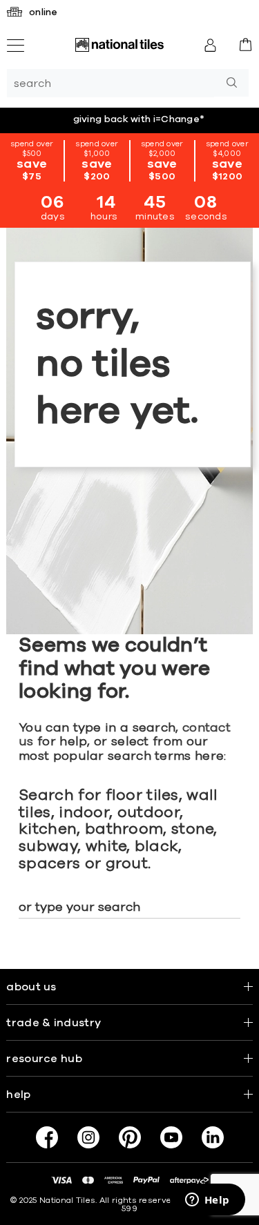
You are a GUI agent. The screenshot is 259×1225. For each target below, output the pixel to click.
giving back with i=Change (139, 119)
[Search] (231, 83)
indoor (84, 813)
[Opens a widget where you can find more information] (207, 1201)
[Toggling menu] (15, 45)
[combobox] (110, 83)
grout (127, 864)
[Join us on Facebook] (47, 1137)
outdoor (148, 813)
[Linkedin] (213, 1137)
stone (192, 829)
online (43, 12)
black (157, 846)
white (106, 846)
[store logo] (119, 45)
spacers (49, 864)
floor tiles (142, 795)
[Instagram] (88, 1137)
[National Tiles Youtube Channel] (171, 1137)
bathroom (124, 829)
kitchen (48, 829)
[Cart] (245, 44)
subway (48, 846)
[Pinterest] (130, 1137)
